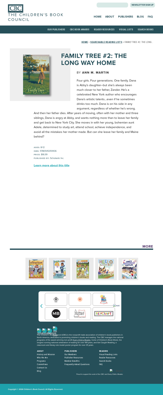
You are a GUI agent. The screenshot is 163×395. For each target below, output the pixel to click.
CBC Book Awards (79, 29)
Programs (41, 361)
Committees (42, 364)
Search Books (145, 29)
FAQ (150, 16)
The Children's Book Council (36, 17)
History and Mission (46, 354)
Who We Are (42, 357)
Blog (140, 16)
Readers (103, 351)
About (109, 16)
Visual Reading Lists (108, 354)
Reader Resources (104, 29)
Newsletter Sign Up (142, 5)
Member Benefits (72, 361)
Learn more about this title (51, 165)
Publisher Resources (73, 357)
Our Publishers (56, 29)
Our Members (70, 354)
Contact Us (42, 367)
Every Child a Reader (82, 340)
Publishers (125, 16)
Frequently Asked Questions (77, 364)
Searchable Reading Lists (106, 42)
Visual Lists (126, 29)
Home (97, 16)
